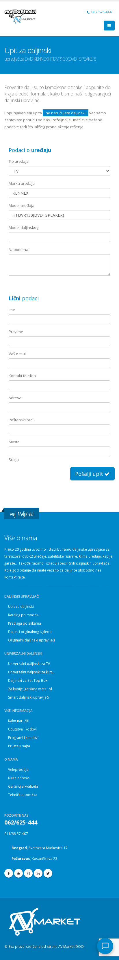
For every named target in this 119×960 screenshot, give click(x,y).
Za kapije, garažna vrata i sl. (30, 688)
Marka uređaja (22, 183)
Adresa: (15, 397)
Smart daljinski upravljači (28, 697)
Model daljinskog (23, 227)
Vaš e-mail (18, 353)
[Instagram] (28, 873)
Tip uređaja (19, 161)
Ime (12, 309)
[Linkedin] (38, 873)
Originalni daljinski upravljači (31, 640)
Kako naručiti (18, 720)
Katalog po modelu (23, 614)
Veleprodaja (18, 769)
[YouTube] (18, 873)
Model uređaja (21, 205)
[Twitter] (48, 873)
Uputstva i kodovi (22, 729)
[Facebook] (8, 873)
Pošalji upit (90, 473)
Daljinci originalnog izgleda (29, 631)
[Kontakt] (105, 946)
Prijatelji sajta (19, 746)
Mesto (14, 441)
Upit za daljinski (21, 606)
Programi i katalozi (23, 737)
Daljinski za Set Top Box (27, 680)
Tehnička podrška (22, 794)
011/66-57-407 (16, 833)
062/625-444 (101, 12)
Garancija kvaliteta (23, 786)
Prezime (16, 331)
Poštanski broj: (21, 419)
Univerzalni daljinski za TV (29, 663)
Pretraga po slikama (24, 623)
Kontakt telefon (22, 375)
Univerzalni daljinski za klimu (31, 672)
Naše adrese (18, 777)
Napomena (18, 249)
